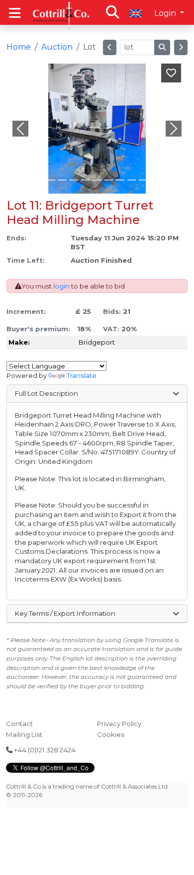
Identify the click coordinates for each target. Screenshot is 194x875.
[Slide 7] (120, 180)
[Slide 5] (97, 180)
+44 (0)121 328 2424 (44, 750)
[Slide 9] (143, 180)
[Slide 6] (108, 180)
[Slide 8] (131, 180)
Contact (19, 724)
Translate (82, 375)
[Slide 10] (154, 180)
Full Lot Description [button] (46, 393)
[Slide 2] (62, 180)
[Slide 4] (85, 180)
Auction (57, 47)
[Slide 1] (51, 180)
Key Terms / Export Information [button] (65, 613)
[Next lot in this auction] (181, 47)
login (61, 286)
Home (18, 47)
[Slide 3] (74, 180)
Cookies (110, 734)
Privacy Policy (119, 724)
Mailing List (24, 734)
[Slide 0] (39, 180)
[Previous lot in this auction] (109, 47)
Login (166, 13)
